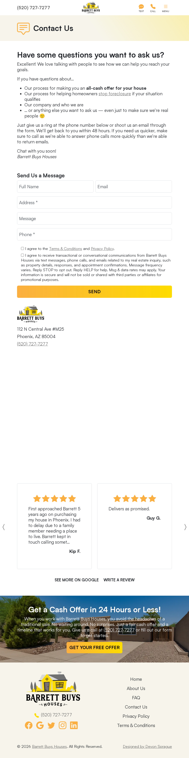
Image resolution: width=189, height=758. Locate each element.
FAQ (136, 697)
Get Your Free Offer (94, 647)
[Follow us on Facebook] (30, 725)
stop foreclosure (115, 93)
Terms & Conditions (65, 248)
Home (136, 679)
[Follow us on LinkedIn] (75, 725)
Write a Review (119, 579)
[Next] (175, 527)
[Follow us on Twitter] (53, 725)
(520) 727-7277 (33, 7)
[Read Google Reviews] (41, 725)
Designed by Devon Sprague (147, 746)
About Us (136, 688)
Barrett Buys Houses (49, 746)
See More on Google (77, 579)
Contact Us (136, 707)
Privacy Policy (102, 248)
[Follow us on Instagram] (64, 725)
